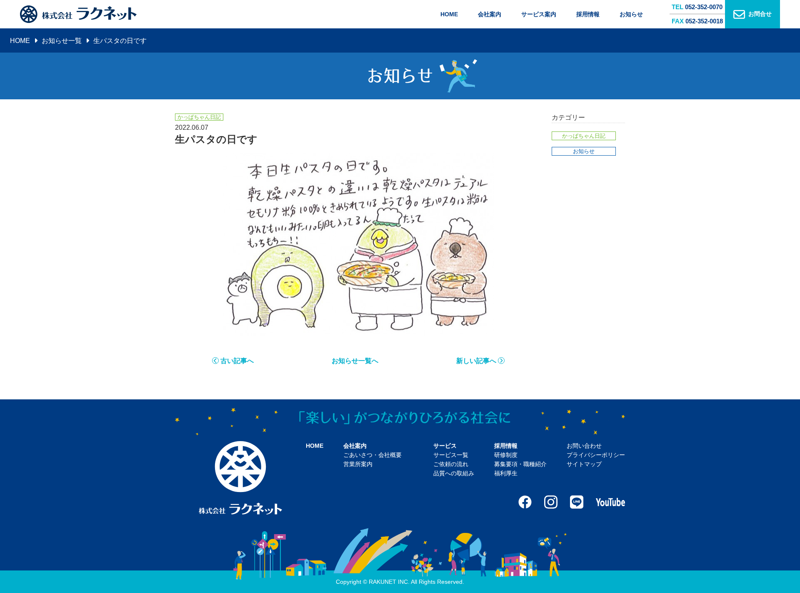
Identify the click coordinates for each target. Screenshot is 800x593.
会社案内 (489, 14)
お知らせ (631, 14)
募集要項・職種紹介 (520, 464)
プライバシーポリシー (596, 455)
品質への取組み (453, 473)
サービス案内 (538, 14)
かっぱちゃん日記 (583, 136)
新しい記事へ (476, 360)
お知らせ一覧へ (355, 360)
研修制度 (506, 455)
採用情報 (588, 14)
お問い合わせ (584, 445)
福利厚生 (506, 473)
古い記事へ (237, 360)
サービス (445, 445)
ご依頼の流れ (450, 464)
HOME (449, 14)
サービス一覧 (450, 455)
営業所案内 (357, 464)
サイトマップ (584, 464)
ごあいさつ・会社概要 (372, 455)
